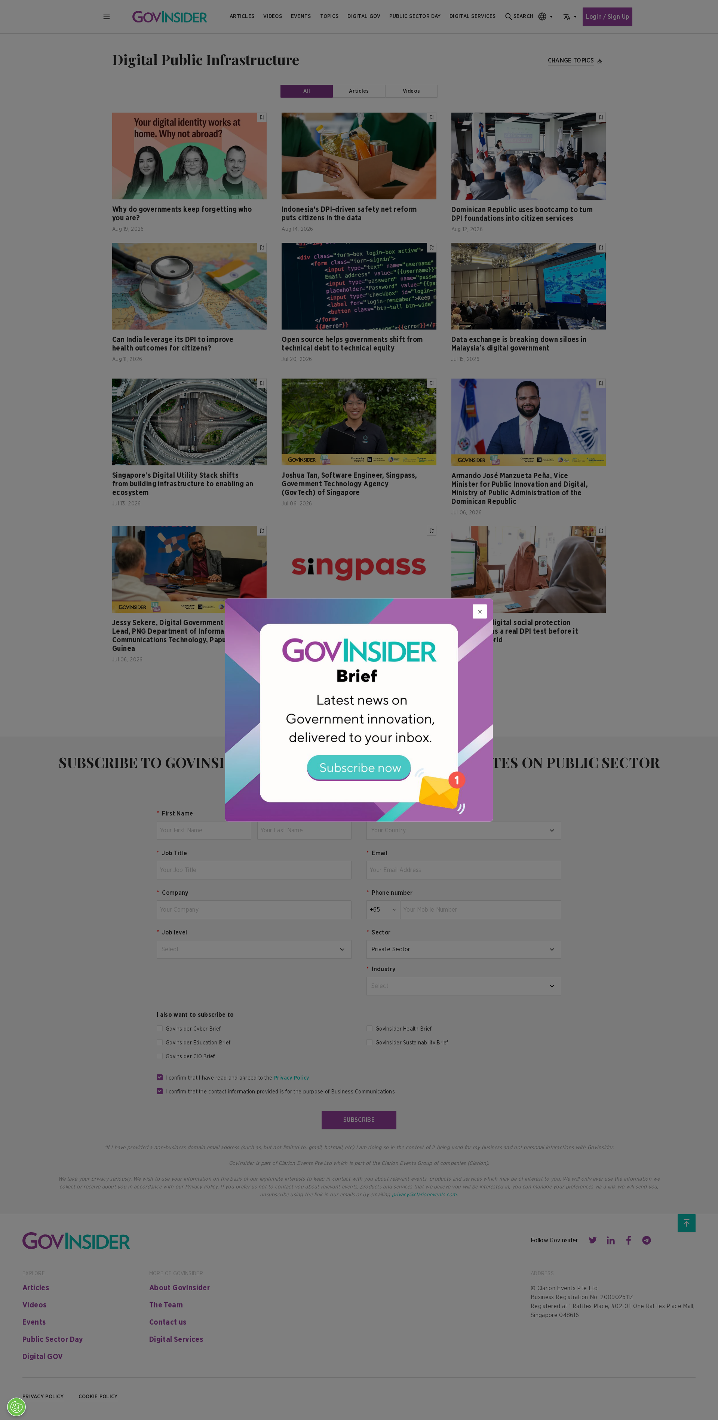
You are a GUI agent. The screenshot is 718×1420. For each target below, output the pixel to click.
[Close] (480, 612)
